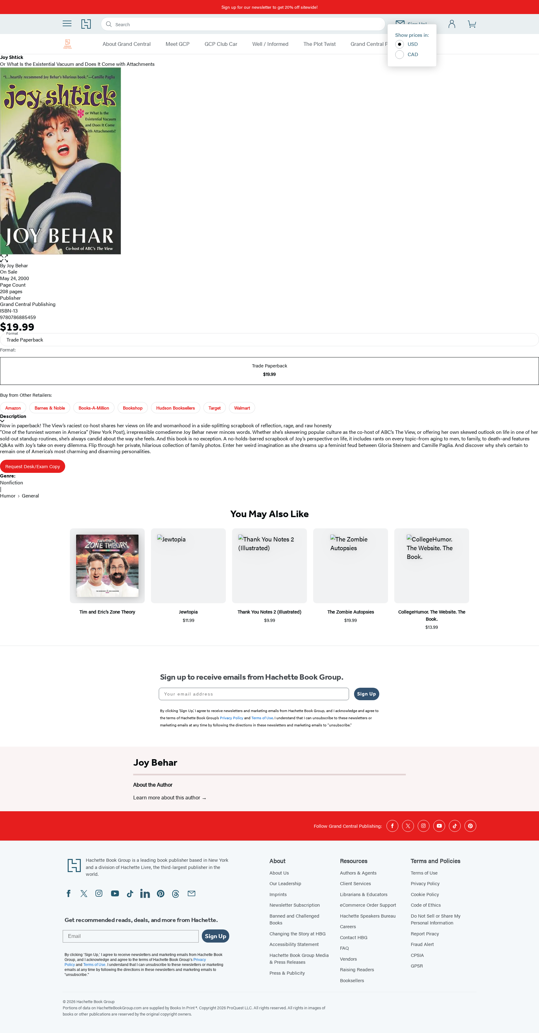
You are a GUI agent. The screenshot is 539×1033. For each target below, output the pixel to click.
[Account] (452, 24)
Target (215, 408)
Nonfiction (11, 482)
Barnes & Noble (50, 408)
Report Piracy (425, 933)
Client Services (355, 883)
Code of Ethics (426, 904)
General (30, 495)
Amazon (13, 408)
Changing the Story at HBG (298, 933)
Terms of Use (424, 872)
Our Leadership (285, 883)
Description (13, 416)
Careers (348, 926)
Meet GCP (178, 44)
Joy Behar (155, 762)
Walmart (242, 408)
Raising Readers (357, 969)
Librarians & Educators (363, 894)
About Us (279, 872)
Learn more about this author (167, 797)
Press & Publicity (287, 972)
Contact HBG (353, 937)
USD (413, 43)
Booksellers (352, 980)
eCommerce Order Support (368, 904)
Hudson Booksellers (175, 408)
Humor (8, 495)
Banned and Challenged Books (294, 919)
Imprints (278, 894)
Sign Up (366, 694)
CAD (413, 54)
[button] (269, 258)
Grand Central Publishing (380, 44)
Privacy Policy (425, 883)
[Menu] (67, 23)
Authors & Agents (358, 872)
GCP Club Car (221, 44)
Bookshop (133, 408)
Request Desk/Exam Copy (32, 466)
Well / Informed (270, 44)
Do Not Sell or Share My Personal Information (435, 919)
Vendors (348, 958)
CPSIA (417, 955)
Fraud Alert (422, 944)
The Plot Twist (319, 44)
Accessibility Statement (294, 944)
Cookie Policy (425, 894)
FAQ (344, 947)
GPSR (417, 965)
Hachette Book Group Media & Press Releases (299, 958)
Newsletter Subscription (295, 904)
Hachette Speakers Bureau (368, 915)
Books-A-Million (94, 408)
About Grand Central (127, 44)
